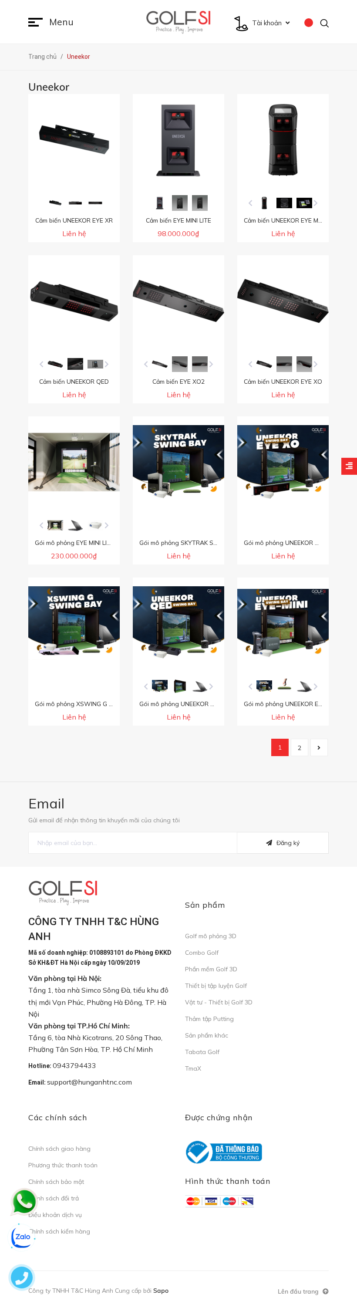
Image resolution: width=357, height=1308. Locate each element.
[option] (54, 203)
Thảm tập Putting (209, 1019)
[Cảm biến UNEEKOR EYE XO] (283, 301)
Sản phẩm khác (206, 1035)
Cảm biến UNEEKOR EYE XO (283, 381)
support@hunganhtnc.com (89, 1082)
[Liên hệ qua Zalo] (22, 1237)
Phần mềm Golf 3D (211, 969)
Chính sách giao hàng (59, 1149)
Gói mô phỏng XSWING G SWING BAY (89, 704)
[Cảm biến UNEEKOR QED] (74, 301)
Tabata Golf (202, 1052)
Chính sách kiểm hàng (59, 1231)
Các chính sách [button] (57, 1117)
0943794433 (74, 1065)
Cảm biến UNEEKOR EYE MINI (284, 220)
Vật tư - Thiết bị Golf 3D (219, 1002)
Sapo (160, 1290)
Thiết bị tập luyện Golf (216, 986)
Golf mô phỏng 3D (210, 936)
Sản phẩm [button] (205, 905)
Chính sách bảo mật (56, 1182)
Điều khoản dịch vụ (55, 1215)
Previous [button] (250, 203)
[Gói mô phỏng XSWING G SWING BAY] (74, 623)
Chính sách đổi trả (53, 1198)
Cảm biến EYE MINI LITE (178, 220)
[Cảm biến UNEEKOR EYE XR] (74, 140)
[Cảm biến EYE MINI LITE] (178, 140)
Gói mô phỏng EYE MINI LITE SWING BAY (92, 543)
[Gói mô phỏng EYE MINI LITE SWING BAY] (74, 462)
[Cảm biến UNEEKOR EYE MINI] (283, 140)
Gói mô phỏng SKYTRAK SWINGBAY (190, 543)
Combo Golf (202, 952)
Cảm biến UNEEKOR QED (74, 381)
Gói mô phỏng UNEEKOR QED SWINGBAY (198, 704)
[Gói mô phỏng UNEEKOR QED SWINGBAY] (178, 623)
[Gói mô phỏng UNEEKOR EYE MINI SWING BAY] (283, 623)
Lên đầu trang (299, 1291)
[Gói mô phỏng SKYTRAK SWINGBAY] (178, 462)
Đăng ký (288, 843)
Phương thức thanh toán (63, 1165)
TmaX (193, 1068)
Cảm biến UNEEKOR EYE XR (74, 220)
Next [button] (315, 203)
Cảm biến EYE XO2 (178, 381)
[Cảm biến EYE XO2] (178, 301)
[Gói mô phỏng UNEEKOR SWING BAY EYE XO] (283, 462)
